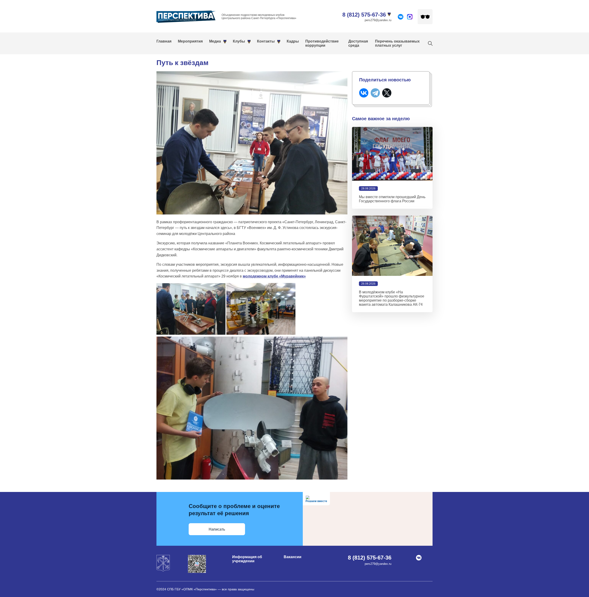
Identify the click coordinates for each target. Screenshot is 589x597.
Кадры (293, 41)
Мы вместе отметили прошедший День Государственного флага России (392, 199)
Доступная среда (358, 43)
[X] (386, 92)
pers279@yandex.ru (378, 20)
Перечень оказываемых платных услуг (397, 43)
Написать (217, 529)
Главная (163, 41)
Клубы (239, 41)
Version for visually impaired (425, 16)
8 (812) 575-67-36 (364, 14)
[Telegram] (375, 92)
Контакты (266, 41)
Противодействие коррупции (322, 43)
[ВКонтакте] (363, 92)
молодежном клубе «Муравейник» (274, 276)
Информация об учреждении (247, 559)
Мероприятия (190, 41)
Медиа (215, 41)
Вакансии (292, 557)
